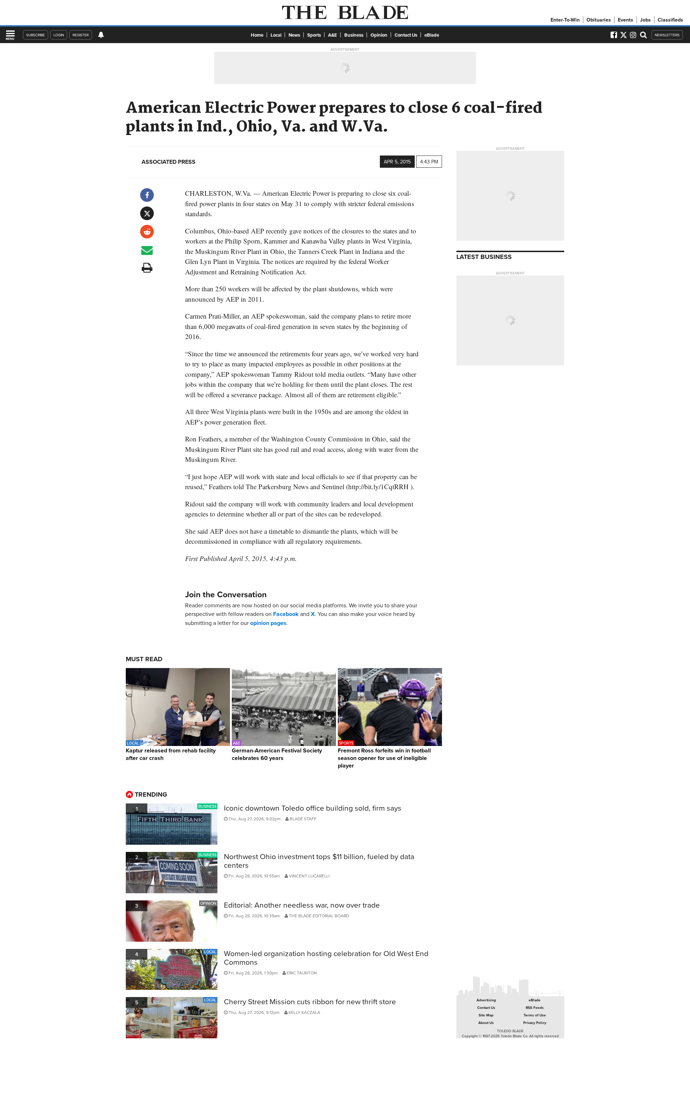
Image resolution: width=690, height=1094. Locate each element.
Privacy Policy (534, 1022)
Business (353, 35)
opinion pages (268, 623)
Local (276, 35)
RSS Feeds (535, 1007)
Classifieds (670, 19)
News (294, 35)
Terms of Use (535, 1015)
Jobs (645, 19)
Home (257, 35)
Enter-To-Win (565, 19)
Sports (314, 35)
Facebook (286, 614)
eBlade (431, 35)
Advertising (486, 1000)
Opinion (379, 35)
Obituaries (598, 19)
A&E (332, 35)
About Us (486, 1022)
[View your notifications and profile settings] (101, 35)
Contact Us (406, 35)
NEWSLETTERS (667, 34)
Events (625, 19)
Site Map (486, 1015)
